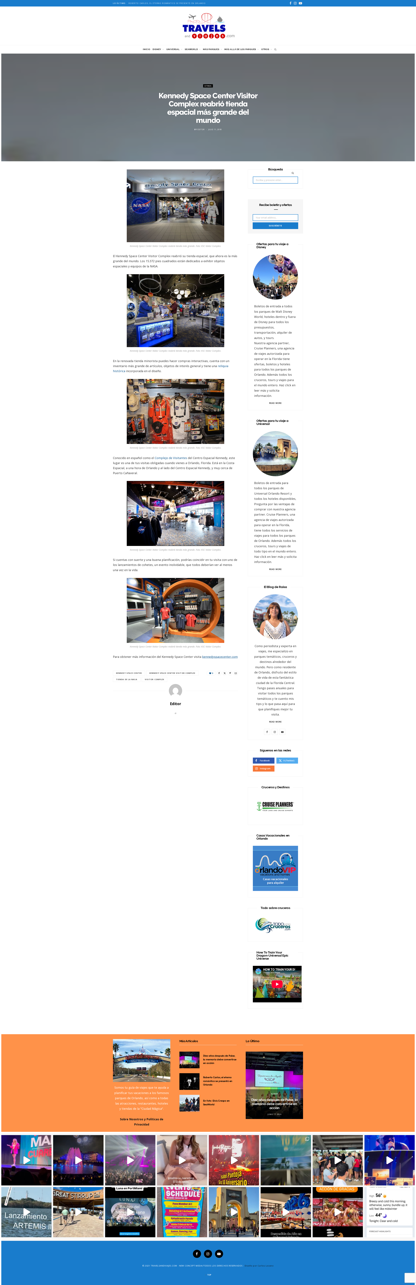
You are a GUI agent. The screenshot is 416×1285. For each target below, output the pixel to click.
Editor (201, 129)
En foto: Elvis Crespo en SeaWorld (150, 3)
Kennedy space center (129, 673)
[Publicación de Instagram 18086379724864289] (286, 1212)
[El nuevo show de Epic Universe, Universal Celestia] (78, 1160)
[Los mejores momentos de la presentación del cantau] (130, 1160)
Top (209, 1274)
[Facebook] (97, 182)
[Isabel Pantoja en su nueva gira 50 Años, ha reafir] (234, 1160)
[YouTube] (219, 1254)
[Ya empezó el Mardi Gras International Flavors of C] (234, 1212)
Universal (173, 49)
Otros (265, 49)
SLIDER (274, 1094)
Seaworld (191, 49)
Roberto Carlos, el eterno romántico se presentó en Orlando (217, 1081)
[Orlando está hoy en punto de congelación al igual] (389, 1212)
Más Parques (211, 49)
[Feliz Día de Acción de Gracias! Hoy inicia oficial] (338, 1212)
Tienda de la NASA (126, 679)
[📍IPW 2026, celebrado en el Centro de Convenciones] (286, 1160)
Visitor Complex (154, 679)
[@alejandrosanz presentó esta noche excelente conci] (389, 1160)
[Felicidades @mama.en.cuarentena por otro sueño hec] (26, 1160)
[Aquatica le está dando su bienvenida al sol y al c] (182, 1212)
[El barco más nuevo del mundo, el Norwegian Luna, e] (78, 1212)
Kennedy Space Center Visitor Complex (172, 673)
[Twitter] (97, 191)
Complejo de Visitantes (171, 458)
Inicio (146, 49)
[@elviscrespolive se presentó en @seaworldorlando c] (338, 1160)
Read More (275, 403)
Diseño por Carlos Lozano (259, 1265)
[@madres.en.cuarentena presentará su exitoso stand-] (182, 1160)
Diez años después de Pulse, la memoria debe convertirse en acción (219, 1059)
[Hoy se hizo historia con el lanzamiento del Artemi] (26, 1212)
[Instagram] (208, 1254)
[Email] (97, 207)
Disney (157, 49)
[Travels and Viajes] (208, 25)
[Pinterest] (97, 199)
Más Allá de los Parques (240, 49)
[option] (274, 1085)
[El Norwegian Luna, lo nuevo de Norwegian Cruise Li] (130, 1212)
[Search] (274, 49)
